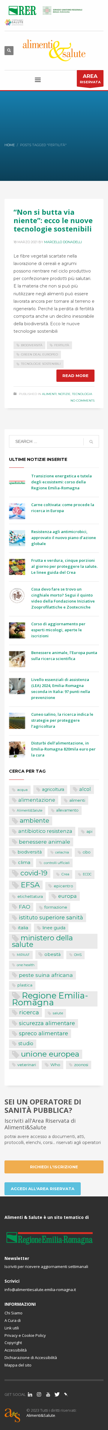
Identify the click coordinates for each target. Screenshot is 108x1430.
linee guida (54, 927)
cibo (87, 852)
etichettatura (30, 896)
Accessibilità (15, 1350)
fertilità (61, 345)
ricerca (29, 1012)
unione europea (50, 1054)
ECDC (87, 874)
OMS (78, 955)
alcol (85, 789)
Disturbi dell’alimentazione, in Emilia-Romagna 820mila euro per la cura (63, 749)
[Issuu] (66, 1394)
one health (25, 965)
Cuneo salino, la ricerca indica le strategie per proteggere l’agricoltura (62, 720)
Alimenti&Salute (29, 810)
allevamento (67, 810)
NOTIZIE (64, 394)
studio (25, 1043)
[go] (91, 441)
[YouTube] (48, 1394)
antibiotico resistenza (45, 831)
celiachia (62, 852)
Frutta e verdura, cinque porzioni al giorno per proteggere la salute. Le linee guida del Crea (64, 566)
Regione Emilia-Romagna (50, 999)
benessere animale (44, 842)
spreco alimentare (43, 1033)
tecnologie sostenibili (41, 364)
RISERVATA (90, 78)
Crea (65, 874)
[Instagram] (39, 1394)
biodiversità (31, 345)
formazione (55, 907)
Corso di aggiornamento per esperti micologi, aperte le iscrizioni (58, 629)
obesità (52, 954)
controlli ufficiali (57, 863)
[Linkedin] (30, 1394)
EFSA (30, 884)
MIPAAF (23, 955)
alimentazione (36, 800)
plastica (24, 985)
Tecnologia (82, 394)
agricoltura (53, 789)
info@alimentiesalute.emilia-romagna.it (40, 1289)
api (89, 831)
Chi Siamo (13, 1313)
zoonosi (81, 1065)
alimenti (77, 800)
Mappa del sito (18, 1365)
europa (67, 896)
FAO (24, 907)
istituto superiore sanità (51, 917)
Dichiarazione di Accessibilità (30, 1357)
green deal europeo (39, 354)
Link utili (11, 1328)
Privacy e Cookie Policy (25, 1335)
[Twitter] (57, 1394)
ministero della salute (42, 941)
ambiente (34, 820)
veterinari (26, 1065)
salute (58, 1013)
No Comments (82, 400)
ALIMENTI (49, 394)
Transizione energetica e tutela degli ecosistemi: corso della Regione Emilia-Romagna (61, 482)
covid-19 (33, 873)
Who (55, 1064)
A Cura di (12, 1320)
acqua (22, 790)
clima (24, 862)
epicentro (63, 886)
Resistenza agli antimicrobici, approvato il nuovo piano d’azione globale (63, 537)
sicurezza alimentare (47, 1023)
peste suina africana (46, 975)
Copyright (13, 1342)
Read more (75, 375)
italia (23, 927)
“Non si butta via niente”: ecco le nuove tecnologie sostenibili (53, 220)
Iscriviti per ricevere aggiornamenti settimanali (46, 1266)
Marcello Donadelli (63, 242)
